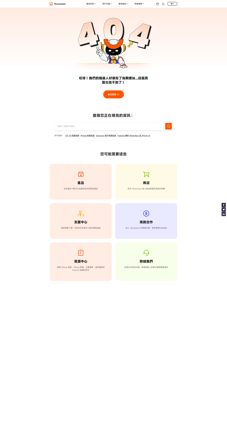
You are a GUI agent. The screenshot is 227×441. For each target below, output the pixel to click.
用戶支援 (106, 3)
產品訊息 (90, 3)
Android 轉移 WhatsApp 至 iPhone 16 (134, 135)
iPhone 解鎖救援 (88, 135)
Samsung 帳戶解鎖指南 (106, 135)
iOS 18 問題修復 (72, 135)
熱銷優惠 (138, 3)
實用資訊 (122, 3)
